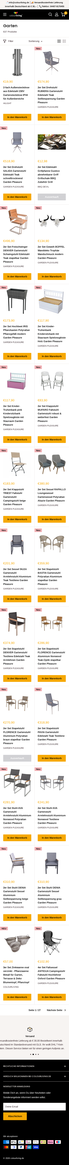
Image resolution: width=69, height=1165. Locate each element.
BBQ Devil (43, 187)
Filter (10, 41)
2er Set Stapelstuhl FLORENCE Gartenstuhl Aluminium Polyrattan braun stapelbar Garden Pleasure (16, 736)
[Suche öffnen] (50, 14)
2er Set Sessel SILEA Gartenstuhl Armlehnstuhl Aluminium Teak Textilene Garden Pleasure (17, 576)
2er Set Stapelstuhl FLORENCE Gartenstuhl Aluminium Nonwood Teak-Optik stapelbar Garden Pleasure (51, 656)
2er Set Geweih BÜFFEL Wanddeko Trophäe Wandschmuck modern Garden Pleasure (51, 252)
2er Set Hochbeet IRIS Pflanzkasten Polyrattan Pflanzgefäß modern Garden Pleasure (16, 332)
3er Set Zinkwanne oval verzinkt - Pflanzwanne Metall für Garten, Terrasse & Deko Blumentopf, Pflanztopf (16, 975)
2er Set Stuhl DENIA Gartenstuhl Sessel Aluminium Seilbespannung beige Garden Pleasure (15, 895)
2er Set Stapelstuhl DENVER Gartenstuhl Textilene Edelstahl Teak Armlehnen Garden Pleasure (16, 656)
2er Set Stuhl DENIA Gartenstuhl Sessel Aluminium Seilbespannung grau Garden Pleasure (50, 895)
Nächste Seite (54, 1010)
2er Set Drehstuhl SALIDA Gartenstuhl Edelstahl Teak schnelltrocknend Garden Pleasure (14, 174)
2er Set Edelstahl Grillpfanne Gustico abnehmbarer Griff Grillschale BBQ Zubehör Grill (49, 174)
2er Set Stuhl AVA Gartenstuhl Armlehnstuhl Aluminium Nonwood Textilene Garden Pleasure (52, 815)
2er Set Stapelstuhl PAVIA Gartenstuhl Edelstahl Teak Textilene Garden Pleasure (51, 734)
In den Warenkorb (17, 117)
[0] (63, 14)
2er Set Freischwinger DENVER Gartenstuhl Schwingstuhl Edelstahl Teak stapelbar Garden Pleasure (16, 254)
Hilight (7, 103)
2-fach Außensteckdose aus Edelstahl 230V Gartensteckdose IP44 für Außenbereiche (16, 93)
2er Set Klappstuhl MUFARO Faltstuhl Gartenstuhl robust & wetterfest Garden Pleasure (49, 413)
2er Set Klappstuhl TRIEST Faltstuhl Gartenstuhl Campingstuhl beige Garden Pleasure (14, 497)
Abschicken (15, 1116)
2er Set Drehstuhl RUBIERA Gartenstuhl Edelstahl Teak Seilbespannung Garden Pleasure (51, 95)
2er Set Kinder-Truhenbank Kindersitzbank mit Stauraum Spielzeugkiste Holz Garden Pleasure (52, 334)
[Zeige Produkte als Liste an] (64, 41)
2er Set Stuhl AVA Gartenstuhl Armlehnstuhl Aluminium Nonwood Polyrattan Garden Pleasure (17, 815)
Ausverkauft (52, 197)
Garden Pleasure (48, 107)
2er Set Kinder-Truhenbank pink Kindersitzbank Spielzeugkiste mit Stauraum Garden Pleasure (13, 415)
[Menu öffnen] (4, 14)
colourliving (11, 987)
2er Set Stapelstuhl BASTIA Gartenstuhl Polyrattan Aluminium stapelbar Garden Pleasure (50, 576)
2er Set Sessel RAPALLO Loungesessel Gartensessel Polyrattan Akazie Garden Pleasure (52, 495)
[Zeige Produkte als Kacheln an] (59, 41)
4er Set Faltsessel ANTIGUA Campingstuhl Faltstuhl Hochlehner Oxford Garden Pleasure (51, 973)
